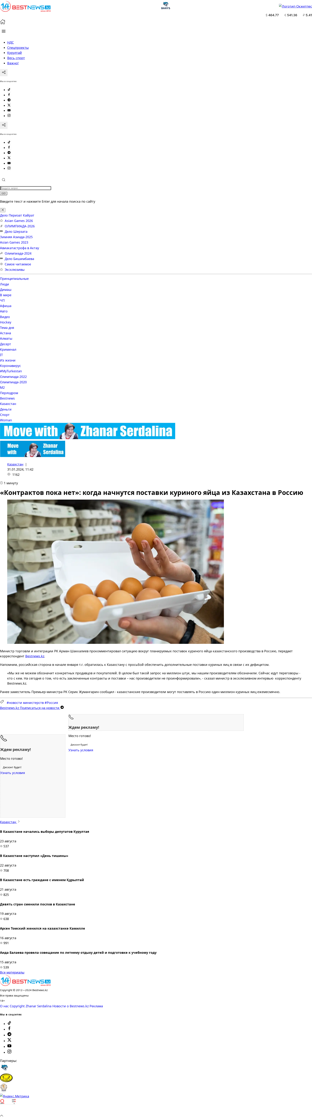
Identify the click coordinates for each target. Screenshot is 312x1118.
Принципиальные (14, 278)
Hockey (5, 322)
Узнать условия (80, 750)
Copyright (17, 1006)
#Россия (51, 702)
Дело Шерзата (16, 231)
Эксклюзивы (15, 269)
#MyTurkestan (11, 371)
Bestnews (7, 398)
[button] (3, 31)
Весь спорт (16, 58)
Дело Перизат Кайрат (17, 215)
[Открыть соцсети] (4, 72)
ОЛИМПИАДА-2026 (20, 226)
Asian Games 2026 (19, 221)
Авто (4, 311)
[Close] (2, 210)
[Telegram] (9, 100)
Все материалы (12, 972)
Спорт (5, 415)
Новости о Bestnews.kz (70, 1006)
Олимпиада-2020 (13, 382)
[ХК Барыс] (4, 1071)
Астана (5, 333)
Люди (4, 284)
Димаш (5, 289)
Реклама (96, 1006)
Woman (6, 420)
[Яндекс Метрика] (14, 1096)
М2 (2, 387)
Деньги (6, 409)
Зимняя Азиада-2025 (16, 237)
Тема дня (7, 327)
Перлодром (9, 393)
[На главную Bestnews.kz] (25, 984)
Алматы (6, 338)
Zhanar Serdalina (38, 1006)
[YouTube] (9, 110)
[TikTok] (9, 89)
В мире (5, 295)
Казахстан (8, 404)
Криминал (8, 349)
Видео (5, 317)
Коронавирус (10, 365)
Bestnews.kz (34, 656)
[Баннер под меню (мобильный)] (32, 456)
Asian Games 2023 (14, 242)
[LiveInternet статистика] (8, 1110)
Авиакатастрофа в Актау (19, 248)
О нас (4, 1006)
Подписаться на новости (30, 708)
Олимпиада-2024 (18, 253)
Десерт (5, 344)
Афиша (5, 306)
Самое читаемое (18, 264)
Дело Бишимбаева (19, 259)
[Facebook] (9, 95)
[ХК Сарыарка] (6, 1081)
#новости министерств (25, 702)
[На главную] (2, 23)
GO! (3, 193)
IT (1, 355)
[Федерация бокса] (3, 1091)
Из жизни (8, 360)
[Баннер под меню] (87, 438)
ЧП (2, 300)
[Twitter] (9, 105)
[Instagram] (9, 115)
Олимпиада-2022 (13, 376)
